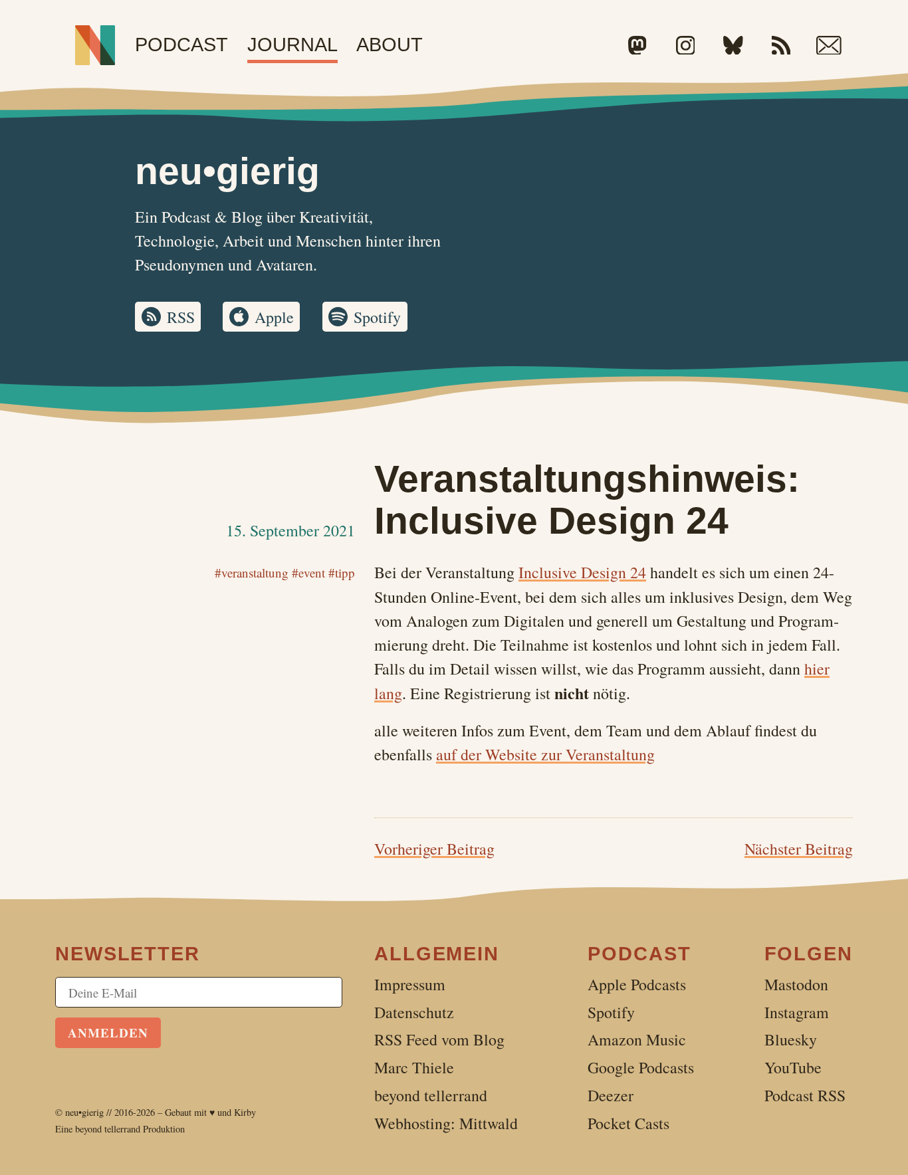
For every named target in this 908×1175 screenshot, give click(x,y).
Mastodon (796, 984)
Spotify (377, 317)
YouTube (793, 1067)
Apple (274, 317)
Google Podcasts (641, 1067)
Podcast (181, 44)
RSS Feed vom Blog (439, 1039)
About (389, 44)
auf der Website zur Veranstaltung (545, 754)
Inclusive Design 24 (582, 572)
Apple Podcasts (637, 984)
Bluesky (790, 1039)
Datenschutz (414, 1012)
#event (308, 572)
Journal (292, 44)
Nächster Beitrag (798, 848)
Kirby (245, 1112)
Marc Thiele (414, 1067)
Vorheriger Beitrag (434, 848)
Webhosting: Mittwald (446, 1123)
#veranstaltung (251, 572)
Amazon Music (637, 1039)
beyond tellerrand (107, 1128)
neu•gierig (84, 1112)
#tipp (341, 572)
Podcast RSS (805, 1095)
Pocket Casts (628, 1123)
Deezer (610, 1095)
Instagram (796, 1012)
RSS (181, 317)
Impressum (409, 984)
